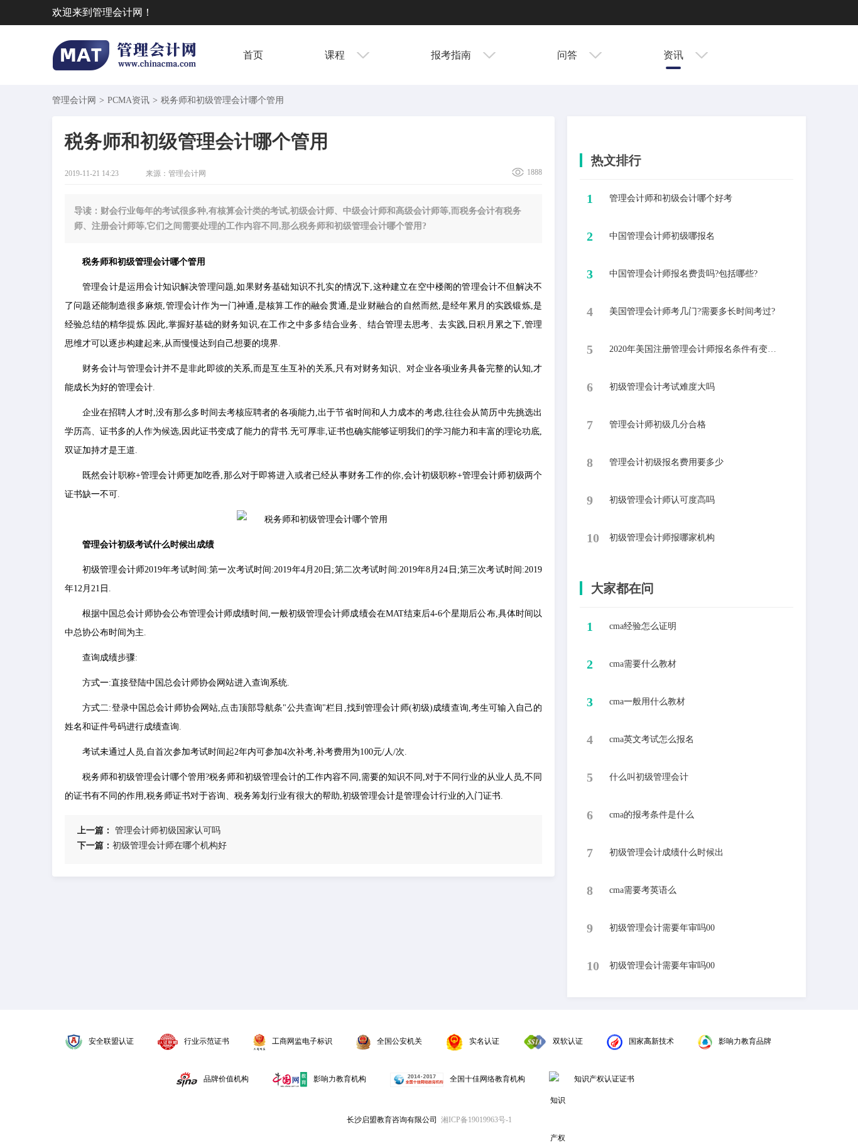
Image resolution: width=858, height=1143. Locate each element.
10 (593, 538)
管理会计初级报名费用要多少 (666, 462)
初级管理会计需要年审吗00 (662, 927)
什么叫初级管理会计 (648, 777)
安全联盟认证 (111, 1041)
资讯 (674, 55)
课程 (336, 55)
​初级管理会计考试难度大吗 (662, 386)
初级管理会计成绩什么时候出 (666, 852)
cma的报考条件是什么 (651, 814)
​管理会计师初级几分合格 (657, 424)
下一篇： (94, 845)
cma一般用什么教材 (647, 701)
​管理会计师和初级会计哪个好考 (670, 198)
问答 (568, 55)
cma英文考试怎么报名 (651, 739)
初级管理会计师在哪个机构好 (152, 845)
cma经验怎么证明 (642, 626)
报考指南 (452, 55)
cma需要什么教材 (642, 664)
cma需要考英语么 (642, 890)
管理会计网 (74, 100)
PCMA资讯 (128, 100)
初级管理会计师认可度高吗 (662, 500)
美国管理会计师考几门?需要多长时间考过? (692, 311)
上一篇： (94, 830)
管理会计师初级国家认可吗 (148, 830)
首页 (253, 55)
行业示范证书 (206, 1041)
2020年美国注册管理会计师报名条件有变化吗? (696, 349)
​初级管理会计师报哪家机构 (662, 537)
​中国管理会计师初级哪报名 (662, 236)
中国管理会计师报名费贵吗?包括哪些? (683, 273)
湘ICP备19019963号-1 (476, 1119)
